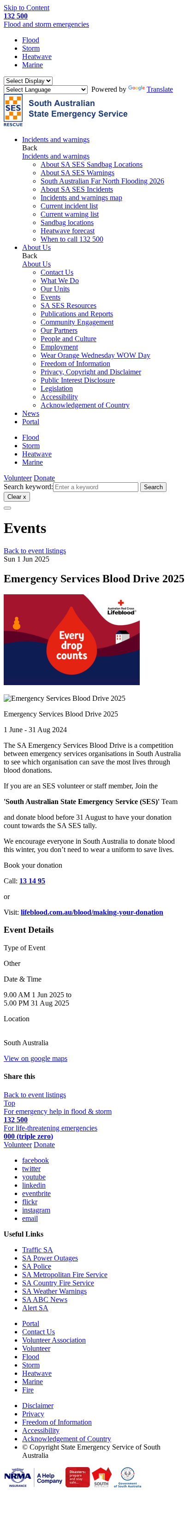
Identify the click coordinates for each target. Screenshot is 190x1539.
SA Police (36, 1266)
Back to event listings (35, 551)
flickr (29, 1202)
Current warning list (70, 214)
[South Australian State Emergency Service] (66, 124)
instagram (36, 1210)
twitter (31, 1168)
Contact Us (57, 272)
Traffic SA (37, 1250)
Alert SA (35, 1308)
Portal (30, 422)
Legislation (57, 388)
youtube (34, 1177)
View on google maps (35, 1058)
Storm (31, 48)
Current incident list (69, 206)
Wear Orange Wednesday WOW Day (95, 355)
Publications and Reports (77, 314)
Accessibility (59, 397)
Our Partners (59, 330)
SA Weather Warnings (54, 1291)
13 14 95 (32, 881)
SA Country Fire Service (58, 1283)
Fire (28, 1390)
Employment (59, 347)
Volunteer (18, 478)
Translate (160, 89)
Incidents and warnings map (81, 197)
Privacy (33, 1414)
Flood (30, 40)
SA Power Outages (50, 1258)
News (30, 413)
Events (50, 297)
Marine (32, 65)
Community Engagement (77, 322)
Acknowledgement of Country (85, 405)
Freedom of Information (75, 363)
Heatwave (37, 56)
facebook (35, 1160)
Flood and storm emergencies (46, 20)
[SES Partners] (34, 1485)
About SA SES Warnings (77, 173)
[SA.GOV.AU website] (127, 1485)
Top (9, 1103)
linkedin (34, 1185)
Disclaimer (37, 1405)
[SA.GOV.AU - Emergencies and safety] (77, 1485)
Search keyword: (28, 487)
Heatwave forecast (68, 231)
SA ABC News (44, 1299)
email (30, 1218)
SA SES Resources (68, 305)
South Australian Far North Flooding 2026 (102, 181)
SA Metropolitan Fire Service (64, 1275)
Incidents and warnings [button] (55, 139)
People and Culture (68, 339)
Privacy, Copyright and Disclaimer (91, 372)
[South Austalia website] (102, 1485)
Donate (44, 478)
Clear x (16, 496)
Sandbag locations (67, 222)
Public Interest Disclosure (78, 380)
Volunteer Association (54, 1340)
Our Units (55, 289)
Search (153, 487)
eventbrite (36, 1193)
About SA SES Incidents (77, 189)
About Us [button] (36, 247)
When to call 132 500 (72, 239)
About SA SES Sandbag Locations (91, 164)
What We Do (60, 280)
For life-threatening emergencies (50, 1132)
